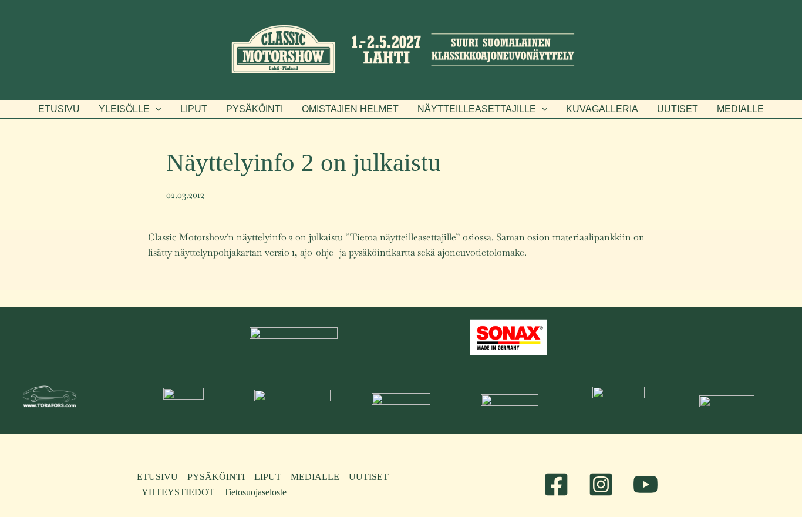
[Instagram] (601, 484)
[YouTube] (645, 484)
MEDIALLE (315, 477)
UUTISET (369, 477)
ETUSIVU (157, 477)
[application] (155, 109)
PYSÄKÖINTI (216, 477)
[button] (130, 109)
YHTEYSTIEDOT (177, 492)
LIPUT (267, 477)
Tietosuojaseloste (255, 492)
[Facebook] (556, 484)
